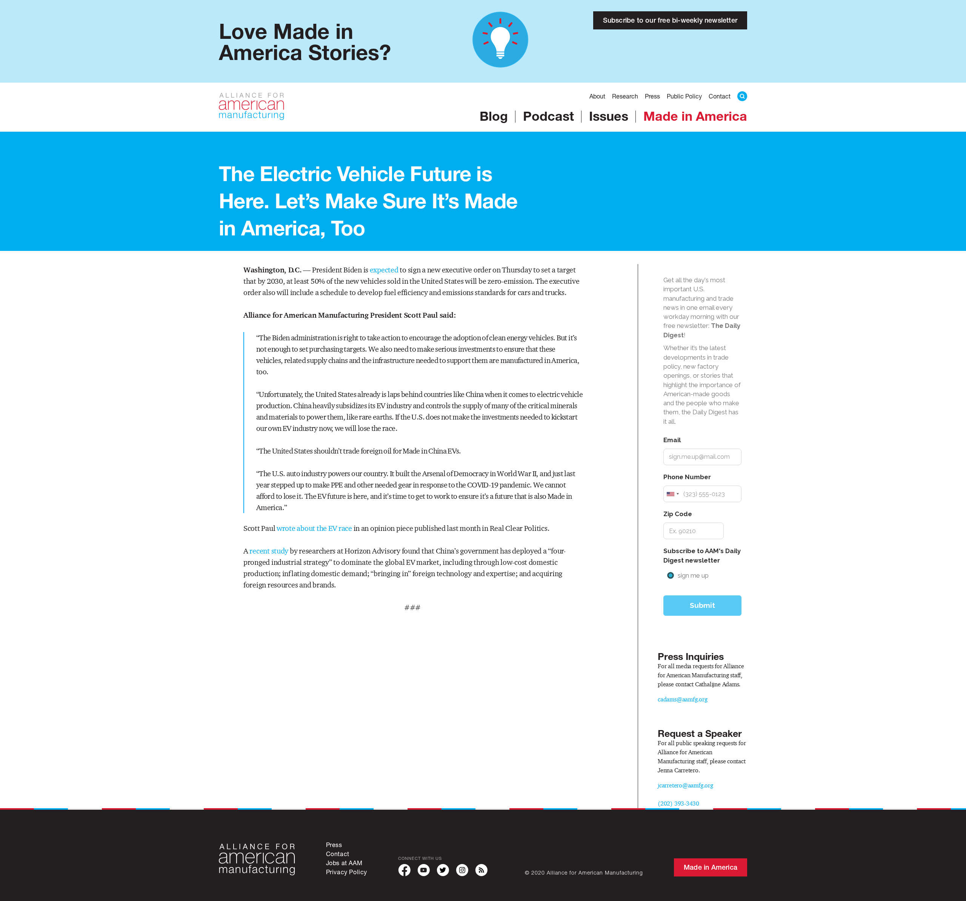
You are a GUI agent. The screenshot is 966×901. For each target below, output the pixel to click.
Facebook (404, 870)
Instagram (462, 870)
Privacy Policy (346, 871)
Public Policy (684, 96)
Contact (720, 96)
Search (742, 96)
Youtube (423, 870)
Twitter (443, 870)
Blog (494, 115)
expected (384, 269)
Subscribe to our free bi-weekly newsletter (670, 20)
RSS (481, 870)
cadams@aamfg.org (683, 699)
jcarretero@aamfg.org (685, 785)
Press (652, 96)
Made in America (695, 115)
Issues (608, 115)
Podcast (548, 115)
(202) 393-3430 (678, 803)
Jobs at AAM (344, 862)
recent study (268, 550)
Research (625, 96)
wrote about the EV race (314, 528)
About (597, 96)
